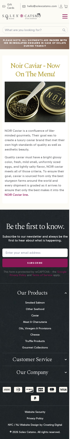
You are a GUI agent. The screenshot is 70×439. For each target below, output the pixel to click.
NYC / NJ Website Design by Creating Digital (35, 425)
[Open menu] (64, 16)
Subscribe (35, 263)
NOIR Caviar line (16, 195)
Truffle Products (35, 341)
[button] (35, 293)
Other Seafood (35, 309)
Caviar (35, 315)
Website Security (35, 412)
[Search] (64, 30)
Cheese (35, 334)
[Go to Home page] (21, 16)
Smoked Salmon (35, 302)
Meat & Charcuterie (35, 322)
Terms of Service (42, 275)
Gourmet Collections (35, 347)
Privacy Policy (35, 418)
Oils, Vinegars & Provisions (35, 328)
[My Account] (62, 6)
